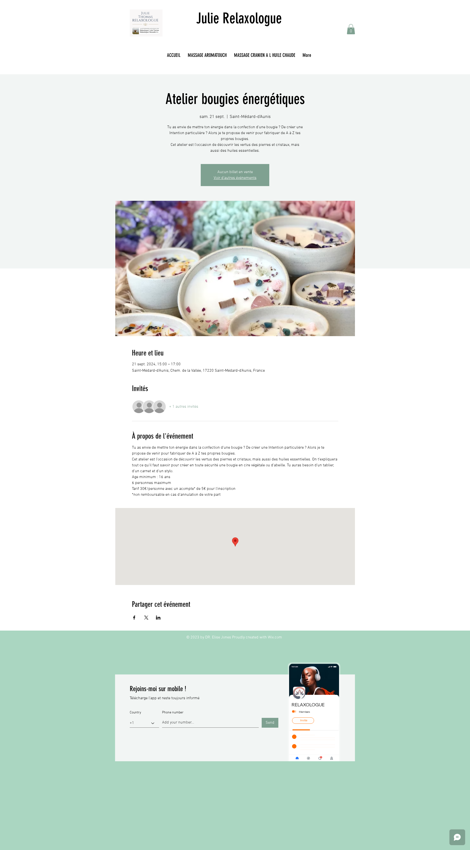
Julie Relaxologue (239, 18)
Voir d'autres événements (235, 178)
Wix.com (275, 637)
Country (135, 712)
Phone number (173, 712)
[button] (351, 29)
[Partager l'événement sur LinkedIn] (158, 618)
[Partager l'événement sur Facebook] (134, 618)
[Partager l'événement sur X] (146, 618)
